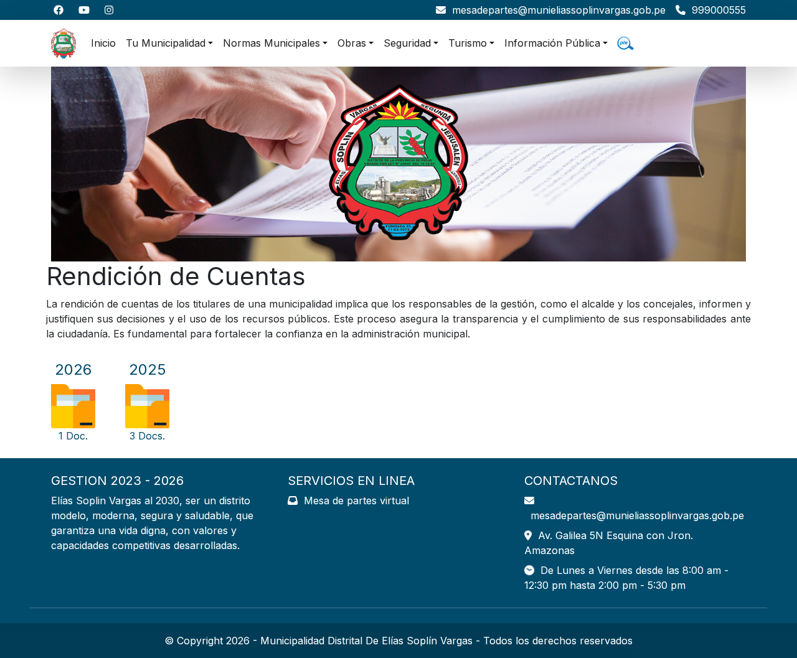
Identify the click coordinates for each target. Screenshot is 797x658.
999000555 (716, 10)
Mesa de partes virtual (353, 500)
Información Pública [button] (552, 43)
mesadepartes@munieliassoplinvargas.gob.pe (556, 10)
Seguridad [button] (407, 43)
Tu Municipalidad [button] (165, 43)
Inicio (103, 43)
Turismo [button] (467, 43)
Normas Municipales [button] (271, 43)
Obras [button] (351, 43)
